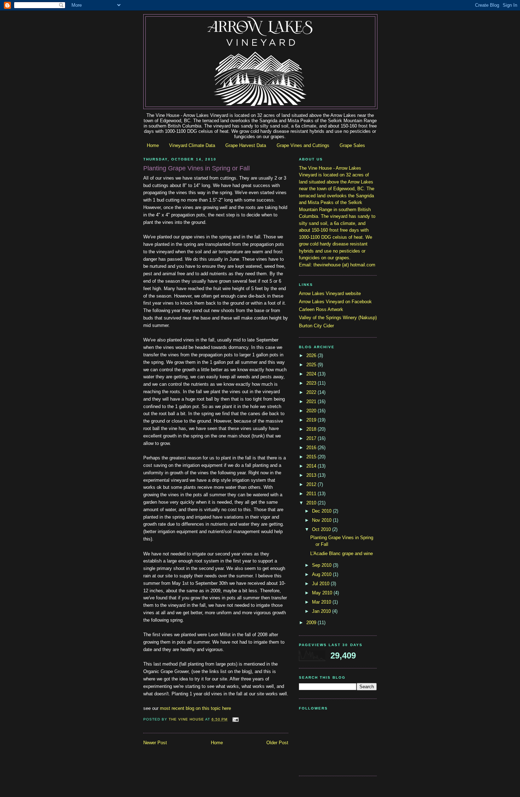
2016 (312, 447)
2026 (312, 355)
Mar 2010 (322, 602)
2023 (312, 383)
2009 (312, 622)
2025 (312, 364)
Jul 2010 (321, 583)
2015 (312, 456)
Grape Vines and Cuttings (303, 145)
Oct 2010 (322, 529)
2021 (312, 401)
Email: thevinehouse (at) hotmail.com (337, 264)
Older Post (277, 742)
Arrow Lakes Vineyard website (330, 293)
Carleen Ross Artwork (321, 309)
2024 (312, 374)
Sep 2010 (322, 565)
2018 (312, 429)
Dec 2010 (322, 511)
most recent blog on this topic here (195, 708)
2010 (312, 502)
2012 (312, 484)
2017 (312, 438)
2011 (312, 493)
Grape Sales (352, 145)
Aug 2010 (322, 574)
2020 (312, 410)
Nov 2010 (322, 520)
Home (153, 145)
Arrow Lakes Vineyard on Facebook (335, 301)
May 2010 (323, 592)
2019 (312, 420)
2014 (312, 466)
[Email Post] (235, 719)
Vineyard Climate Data (192, 145)
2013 (312, 475)
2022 (312, 392)
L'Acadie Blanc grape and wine (341, 553)
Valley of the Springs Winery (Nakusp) (338, 317)
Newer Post (155, 742)
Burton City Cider (316, 325)
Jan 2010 (322, 611)
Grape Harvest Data (245, 145)
